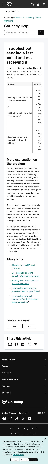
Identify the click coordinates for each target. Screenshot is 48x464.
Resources (6, 373)
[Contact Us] (32, 4)
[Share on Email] (10, 344)
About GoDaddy (9, 359)
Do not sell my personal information (24, 434)
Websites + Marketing (24, 18)
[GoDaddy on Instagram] (10, 420)
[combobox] (21, 32)
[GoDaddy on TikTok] (17, 420)
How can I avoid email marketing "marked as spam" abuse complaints (25, 299)
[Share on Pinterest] (35, 344)
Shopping (6, 393)
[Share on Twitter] (29, 344)
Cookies (35, 429)
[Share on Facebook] (16, 344)
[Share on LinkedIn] (23, 344)
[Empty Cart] (43, 4)
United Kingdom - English (14, 413)
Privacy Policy (23, 429)
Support (5, 366)
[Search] (41, 32)
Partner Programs (10, 379)
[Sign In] (38, 4)
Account (6, 386)
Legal (12, 429)
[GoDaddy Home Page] (12, 402)
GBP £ (40, 413)
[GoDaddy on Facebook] (4, 420)
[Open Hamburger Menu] (3, 4)
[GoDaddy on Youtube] (30, 420)
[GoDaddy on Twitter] (23, 420)
